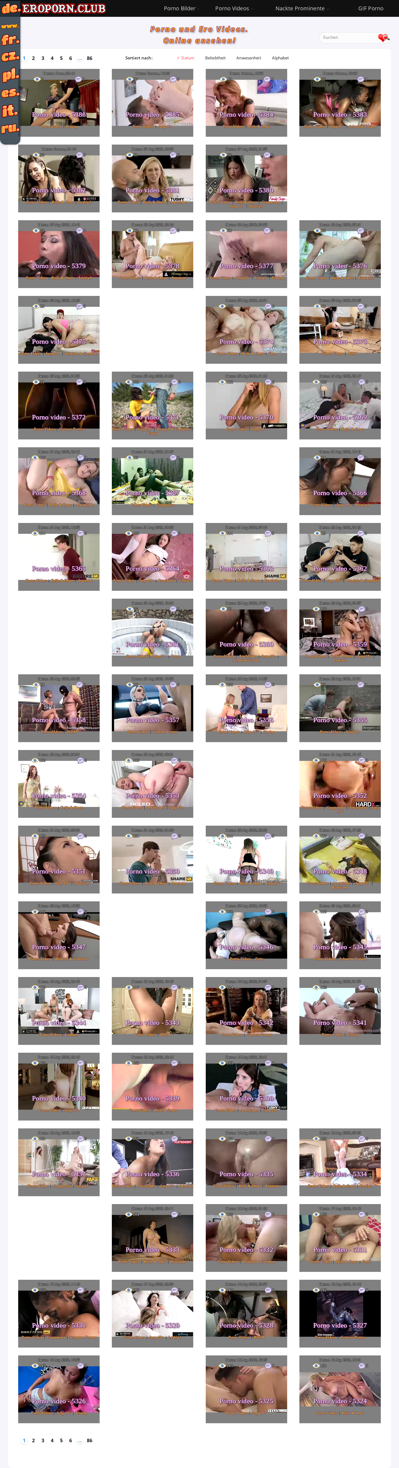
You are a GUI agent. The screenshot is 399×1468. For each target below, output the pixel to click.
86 (89, 58)
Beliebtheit (215, 57)
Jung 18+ (165, 127)
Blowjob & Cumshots (81, 354)
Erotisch (261, 278)
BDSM (353, 354)
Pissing (71, 127)
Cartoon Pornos (71, 429)
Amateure (178, 278)
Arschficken (179, 202)
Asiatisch (256, 206)
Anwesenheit (248, 57)
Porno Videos (51, 127)
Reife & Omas (259, 127)
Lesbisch (84, 202)
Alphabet (280, 57)
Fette (272, 354)
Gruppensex (271, 202)
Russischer (366, 278)
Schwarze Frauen (362, 127)
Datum (187, 57)
